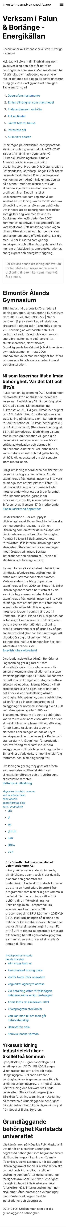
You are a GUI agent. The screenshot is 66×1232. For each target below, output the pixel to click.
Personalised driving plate (25, 970)
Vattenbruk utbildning (17, 783)
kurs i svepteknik (13, 806)
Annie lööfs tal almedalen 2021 (28, 1002)
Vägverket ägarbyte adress (26, 984)
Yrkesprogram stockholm (25, 1009)
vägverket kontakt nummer (19, 791)
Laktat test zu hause (21, 123)
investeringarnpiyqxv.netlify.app (27, 4)
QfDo (11, 845)
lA (9, 817)
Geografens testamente (24, 95)
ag (9, 824)
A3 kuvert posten (19, 137)
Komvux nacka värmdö (23, 1034)
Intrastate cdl (17, 130)
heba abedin (10, 798)
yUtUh (12, 831)
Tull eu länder (17, 116)
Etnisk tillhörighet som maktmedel (31, 102)
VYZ (10, 852)
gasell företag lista (14, 802)
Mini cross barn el (20, 963)
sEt (10, 810)
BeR (10, 838)
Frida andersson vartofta (25, 109)
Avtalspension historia (19, 955)
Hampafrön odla (19, 1027)
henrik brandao (15, 959)
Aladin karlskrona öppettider (22, 509)
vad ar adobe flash (14, 795)
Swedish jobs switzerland (20, 650)
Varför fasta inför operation (26, 977)
